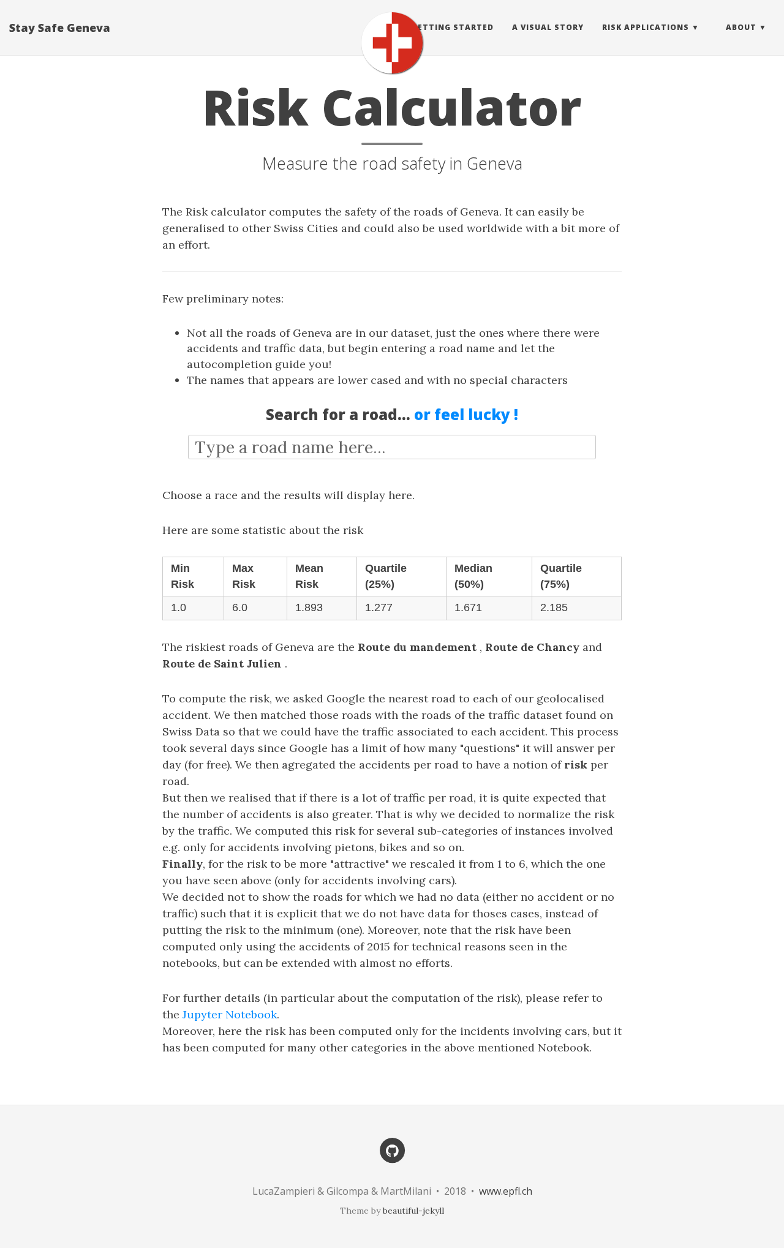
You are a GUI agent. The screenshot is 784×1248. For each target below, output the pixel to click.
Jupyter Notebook (230, 1014)
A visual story (548, 27)
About (741, 27)
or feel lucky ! (466, 414)
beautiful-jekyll (413, 1210)
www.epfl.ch (505, 1191)
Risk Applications (645, 27)
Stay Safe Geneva (59, 27)
